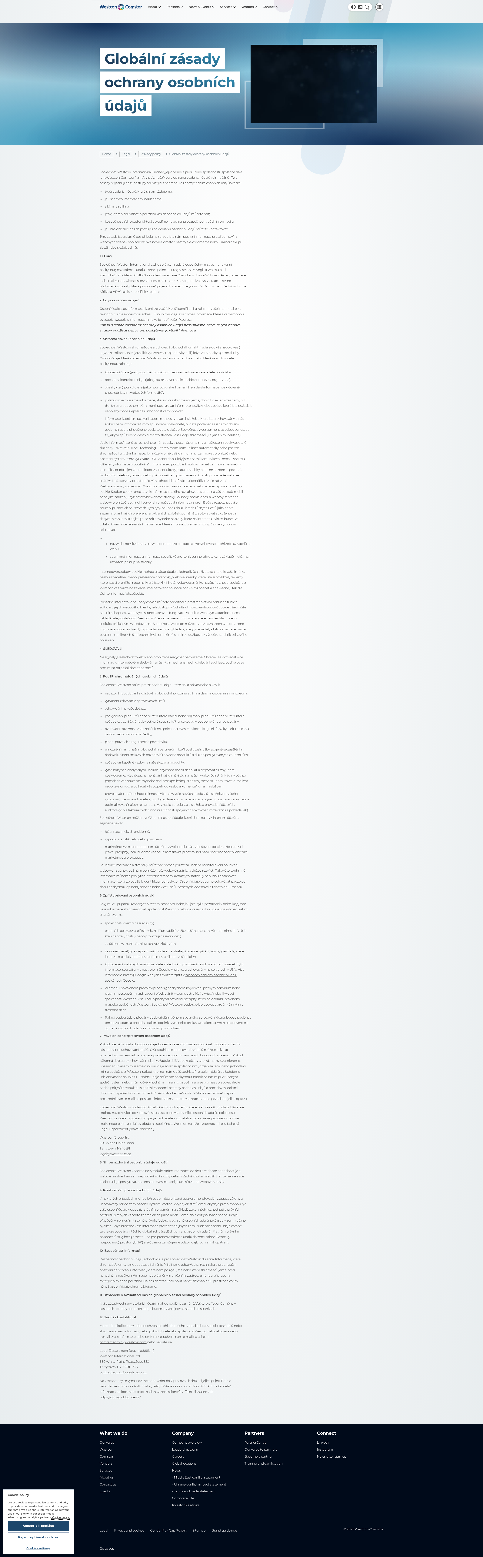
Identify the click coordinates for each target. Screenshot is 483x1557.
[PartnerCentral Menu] (379, 7)
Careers (178, 1456)
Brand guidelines (224, 1530)
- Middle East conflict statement (196, 1477)
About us (106, 1477)
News (176, 1470)
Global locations (184, 1463)
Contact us (108, 1484)
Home (106, 154)
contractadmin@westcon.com (123, 1342)
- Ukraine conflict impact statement (199, 1484)
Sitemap (198, 1530)
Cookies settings (38, 1548)
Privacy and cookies (129, 1530)
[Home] (121, 7)
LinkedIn (323, 1442)
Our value (107, 1442)
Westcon (106, 1449)
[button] (353, 7)
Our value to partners (261, 1449)
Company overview (187, 1442)
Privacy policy (151, 154)
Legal (126, 154)
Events (105, 1491)
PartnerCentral (256, 1442)
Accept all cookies (38, 1526)
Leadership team (185, 1449)
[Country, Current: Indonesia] (360, 7)
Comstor (106, 1456)
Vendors (106, 1463)
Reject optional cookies (38, 1537)
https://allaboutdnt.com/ (134, 668)
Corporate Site (183, 1498)
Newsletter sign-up (331, 1456)
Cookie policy (60, 1517)
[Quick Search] (367, 7)
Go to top (107, 1548)
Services (106, 1470)
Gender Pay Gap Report (168, 1530)
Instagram (325, 1449)
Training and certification (263, 1463)
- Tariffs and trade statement (194, 1491)
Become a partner (259, 1456)
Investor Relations (185, 1505)
